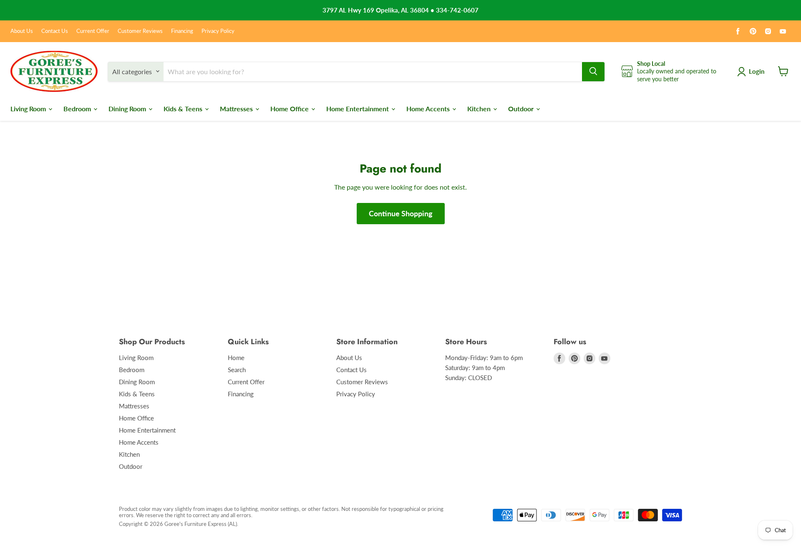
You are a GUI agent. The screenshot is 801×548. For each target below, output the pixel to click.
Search (237, 369)
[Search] (593, 71)
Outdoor (521, 108)
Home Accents (428, 108)
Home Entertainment (358, 108)
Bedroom (78, 108)
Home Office (290, 108)
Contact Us (54, 31)
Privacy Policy (218, 31)
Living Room (29, 108)
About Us (21, 31)
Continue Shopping (401, 213)
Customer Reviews (140, 31)
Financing (182, 31)
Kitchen (479, 108)
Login (756, 71)
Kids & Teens (184, 108)
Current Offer (92, 31)
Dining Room (128, 108)
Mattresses (237, 108)
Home (236, 357)
